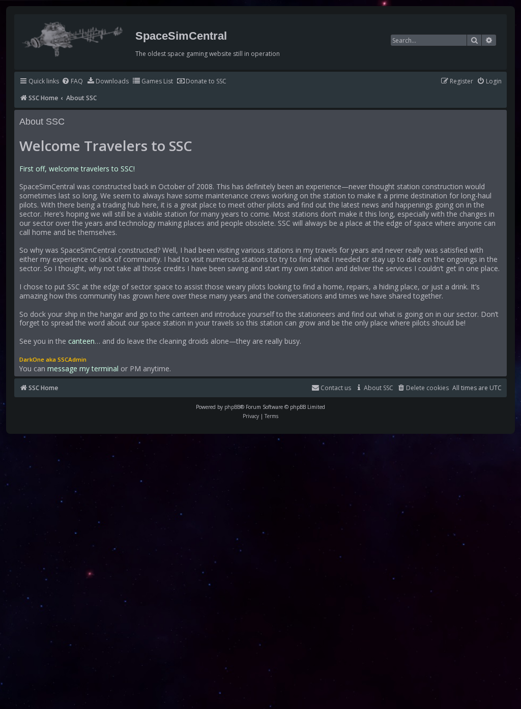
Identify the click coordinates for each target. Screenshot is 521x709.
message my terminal (83, 368)
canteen (81, 341)
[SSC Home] (73, 37)
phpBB (232, 406)
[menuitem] (72, 81)
